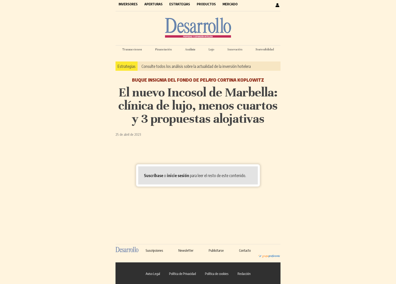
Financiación (163, 49)
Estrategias (179, 4)
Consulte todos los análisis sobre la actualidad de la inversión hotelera (196, 66)
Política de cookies (217, 274)
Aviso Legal (153, 274)
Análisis (190, 49)
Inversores (128, 4)
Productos (206, 4)
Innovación (234, 49)
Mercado (230, 4)
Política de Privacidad (182, 274)
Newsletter (185, 250)
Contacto (245, 250)
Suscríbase (153, 175)
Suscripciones (154, 250)
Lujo (211, 49)
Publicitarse (216, 250)
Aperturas (153, 4)
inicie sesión (178, 175)
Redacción (244, 274)
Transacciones (132, 49)
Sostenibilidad (265, 49)
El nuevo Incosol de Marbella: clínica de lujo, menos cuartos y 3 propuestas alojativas (198, 105)
